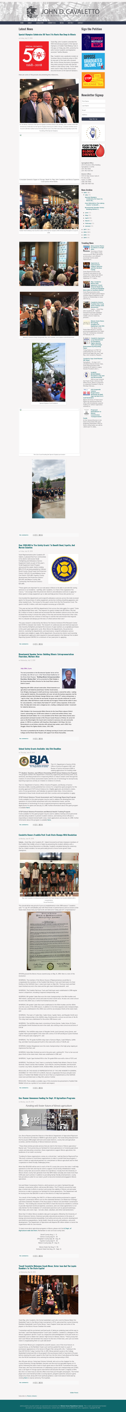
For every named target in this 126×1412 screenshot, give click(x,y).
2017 (85, 229)
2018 (85, 192)
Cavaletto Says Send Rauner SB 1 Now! (92, 359)
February (88, 223)
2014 (85, 237)
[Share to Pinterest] (42, 535)
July (86, 195)
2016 (85, 232)
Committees (52, 23)
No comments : (24, 535)
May (86, 215)
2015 (85, 235)
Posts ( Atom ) (32, 1396)
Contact (80, 23)
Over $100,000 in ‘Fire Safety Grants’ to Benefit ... (94, 204)
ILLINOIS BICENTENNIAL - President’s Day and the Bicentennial (97, 374)
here (28, 808)
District (71, 23)
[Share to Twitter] (38, 535)
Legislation (39, 23)
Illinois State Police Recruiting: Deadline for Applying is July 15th (97, 323)
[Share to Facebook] (40, 535)
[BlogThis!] (36, 535)
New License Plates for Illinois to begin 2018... (97, 247)
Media (62, 23)
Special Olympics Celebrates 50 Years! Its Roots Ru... (94, 198)
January (88, 226)
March (87, 221)
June (87, 212)
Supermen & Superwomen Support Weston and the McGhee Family (96, 266)
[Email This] (34, 535)
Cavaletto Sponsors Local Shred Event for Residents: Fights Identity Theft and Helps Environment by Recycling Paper (94, 343)
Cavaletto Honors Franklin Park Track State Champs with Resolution (97, 304)
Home (22, 23)
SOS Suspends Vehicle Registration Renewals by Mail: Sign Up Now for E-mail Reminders (93, 394)
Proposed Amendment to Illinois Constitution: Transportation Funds (92, 414)
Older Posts (74, 1393)
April (87, 218)
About (30, 23)
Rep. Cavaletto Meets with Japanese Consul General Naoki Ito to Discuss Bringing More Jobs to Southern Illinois (93, 286)
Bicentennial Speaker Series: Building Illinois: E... (94, 208)
